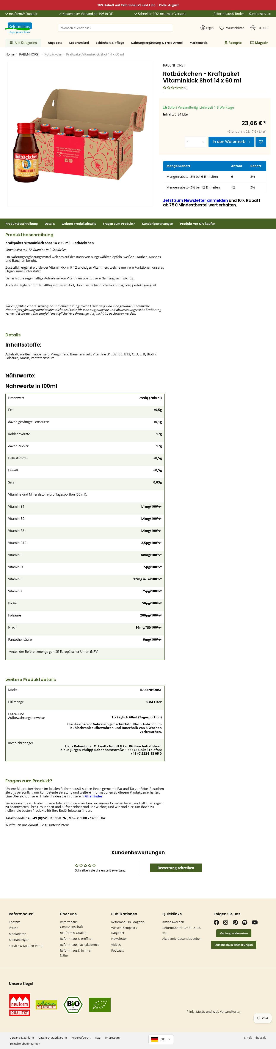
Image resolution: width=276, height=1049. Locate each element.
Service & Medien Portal (26, 946)
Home (9, 54)
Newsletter (119, 938)
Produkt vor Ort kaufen (197, 223)
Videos (116, 945)
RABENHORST (29, 54)
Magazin (261, 42)
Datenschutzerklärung (52, 1037)
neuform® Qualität (22, 14)
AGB (97, 1037)
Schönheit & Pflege (110, 43)
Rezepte (235, 42)
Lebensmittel (79, 43)
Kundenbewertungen (157, 223)
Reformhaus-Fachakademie (79, 945)
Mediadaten (17, 934)
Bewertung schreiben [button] (176, 867)
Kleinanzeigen (19, 940)
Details (50, 223)
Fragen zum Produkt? (119, 223)
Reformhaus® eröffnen (76, 938)
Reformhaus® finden (229, 14)
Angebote (55, 43)
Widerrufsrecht (81, 1037)
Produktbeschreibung (21, 223)
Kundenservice (260, 14)
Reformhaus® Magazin (128, 922)
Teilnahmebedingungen (25, 1044)
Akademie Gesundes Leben (182, 938)
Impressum (112, 1037)
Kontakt (14, 922)
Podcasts (117, 950)
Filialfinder (93, 796)
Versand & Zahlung (22, 1037)
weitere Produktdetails (79, 223)
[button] (173, 88)
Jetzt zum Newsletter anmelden (195, 200)
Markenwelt (198, 43)
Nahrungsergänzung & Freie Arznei (157, 43)
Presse (13, 928)
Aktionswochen (173, 922)
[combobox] (115, 28)
